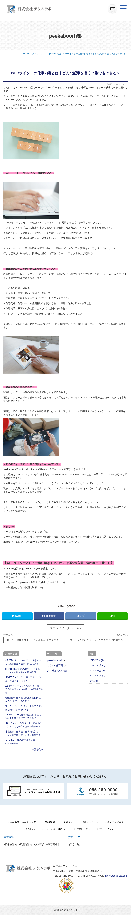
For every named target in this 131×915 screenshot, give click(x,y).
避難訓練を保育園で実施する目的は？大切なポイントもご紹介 (24, 699)
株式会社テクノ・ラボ (68, 910)
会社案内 (68, 822)
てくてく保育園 (55, 665)
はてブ (80, 615)
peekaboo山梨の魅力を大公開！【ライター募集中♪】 (23, 742)
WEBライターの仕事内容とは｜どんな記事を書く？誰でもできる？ (23, 716)
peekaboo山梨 (54, 660)
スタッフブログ (115, 822)
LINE (112, 615)
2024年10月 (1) (97, 675)
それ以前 (93, 681)
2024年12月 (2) (97, 665)
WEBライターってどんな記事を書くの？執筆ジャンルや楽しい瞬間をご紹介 (24, 689)
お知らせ (30, 829)
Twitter (18, 615)
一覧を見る (37, 749)
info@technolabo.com (116, 875)
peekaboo (50, 822)
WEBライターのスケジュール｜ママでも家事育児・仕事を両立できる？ (23, 662)
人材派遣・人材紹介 (57, 670)
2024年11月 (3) (97, 670)
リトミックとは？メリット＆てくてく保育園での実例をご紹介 (24, 708)
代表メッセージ (90, 822)
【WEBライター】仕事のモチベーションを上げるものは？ (23, 679)
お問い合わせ (83, 829)
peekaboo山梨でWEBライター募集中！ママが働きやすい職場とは (22, 670)
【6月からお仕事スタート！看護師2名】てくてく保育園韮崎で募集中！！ (24, 725)
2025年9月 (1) (96, 660)
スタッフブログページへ (65, 628)
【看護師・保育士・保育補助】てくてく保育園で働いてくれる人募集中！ (24, 733)
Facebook (49, 615)
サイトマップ (106, 829)
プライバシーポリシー (56, 829)
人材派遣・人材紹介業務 (23, 822)
